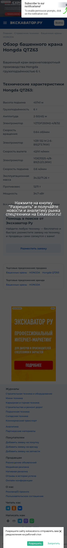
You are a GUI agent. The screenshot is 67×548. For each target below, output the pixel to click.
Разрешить (35, 543)
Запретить (54, 543)
